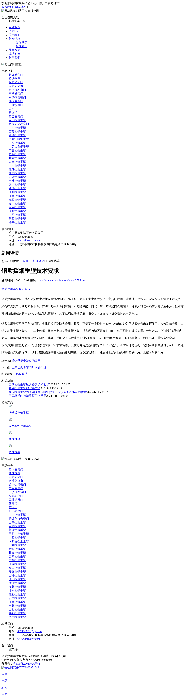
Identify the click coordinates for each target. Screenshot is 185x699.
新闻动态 (14, 38)
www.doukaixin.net (28, 240)
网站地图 (21, 6)
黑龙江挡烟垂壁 (19, 139)
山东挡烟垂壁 (17, 127)
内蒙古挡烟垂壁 (19, 146)
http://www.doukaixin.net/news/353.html (62, 280)
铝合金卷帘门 (17, 89)
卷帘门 (13, 108)
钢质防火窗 (16, 86)
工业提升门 (16, 105)
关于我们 (14, 34)
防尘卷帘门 (16, 116)
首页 (25, 261)
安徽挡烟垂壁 (17, 176)
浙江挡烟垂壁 (17, 188)
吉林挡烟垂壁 (17, 180)
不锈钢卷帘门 (17, 97)
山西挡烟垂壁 (17, 214)
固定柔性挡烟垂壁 (20, 425)
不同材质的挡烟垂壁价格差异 (27, 395)
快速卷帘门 (16, 101)
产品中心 (14, 31)
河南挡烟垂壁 (17, 207)
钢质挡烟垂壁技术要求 (15, 288)
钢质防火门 (16, 82)
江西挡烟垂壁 (17, 199)
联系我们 (7, 6)
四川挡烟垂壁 (17, 120)
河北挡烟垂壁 (17, 211)
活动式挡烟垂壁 (19, 412)
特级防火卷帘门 (19, 123)
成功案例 (14, 53)
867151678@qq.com (29, 631)
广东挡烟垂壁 (17, 165)
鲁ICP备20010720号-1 (26, 663)
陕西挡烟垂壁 (17, 218)
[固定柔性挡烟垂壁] (10, 419)
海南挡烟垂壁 (17, 222)
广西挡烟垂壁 (17, 142)
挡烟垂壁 (14, 78)
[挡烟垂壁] (10, 432)
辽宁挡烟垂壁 (17, 184)
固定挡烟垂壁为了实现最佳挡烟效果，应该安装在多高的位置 (48, 392)
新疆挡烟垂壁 (17, 135)
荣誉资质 (14, 50)
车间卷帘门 (16, 93)
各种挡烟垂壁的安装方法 (24, 388)
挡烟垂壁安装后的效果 (26, 360)
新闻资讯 (21, 46)
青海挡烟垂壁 (17, 154)
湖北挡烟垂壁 (17, 192)
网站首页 (14, 27)
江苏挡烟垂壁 (17, 169)
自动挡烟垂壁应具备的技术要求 (29, 384)
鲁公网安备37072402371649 (21, 667)
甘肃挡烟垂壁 (17, 158)
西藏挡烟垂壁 (17, 131)
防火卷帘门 (16, 74)
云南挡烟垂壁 (17, 161)
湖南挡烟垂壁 (17, 195)
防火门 (13, 112)
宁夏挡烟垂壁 (17, 150)
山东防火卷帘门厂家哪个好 (29, 367)
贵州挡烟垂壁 (17, 203)
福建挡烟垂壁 (17, 173)
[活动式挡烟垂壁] (10, 406)
